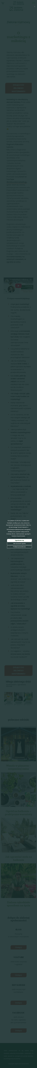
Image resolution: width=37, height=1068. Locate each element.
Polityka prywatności (19, 547)
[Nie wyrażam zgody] (35, 6)
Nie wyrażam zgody (19, 543)
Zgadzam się (19, 540)
